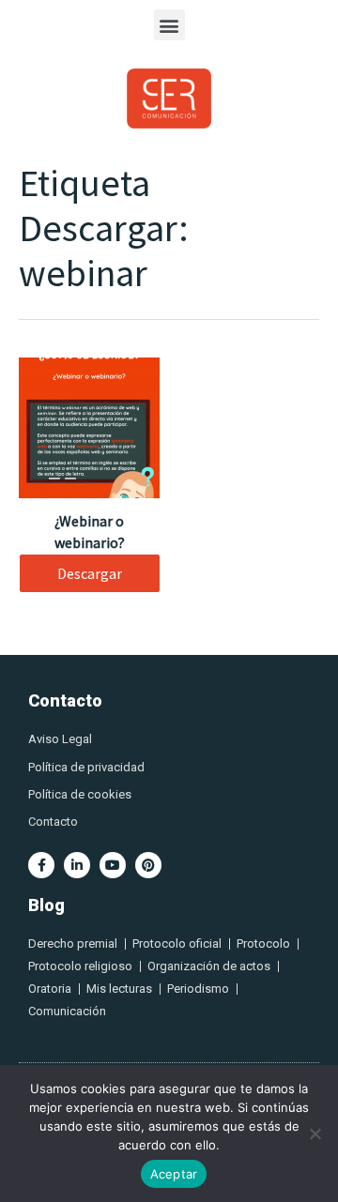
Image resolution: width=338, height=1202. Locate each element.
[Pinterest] (148, 865)
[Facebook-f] (41, 865)
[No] (314, 1133)
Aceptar (174, 1173)
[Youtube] (113, 865)
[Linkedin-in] (77, 865)
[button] (169, 24)
